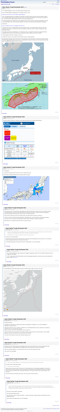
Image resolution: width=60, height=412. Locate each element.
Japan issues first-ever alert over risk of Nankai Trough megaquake (13, 14)
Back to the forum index (6, 4)
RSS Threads (54, 408)
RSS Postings (49, 408)
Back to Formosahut (4, 0)
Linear (53, 4)
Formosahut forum (7, 2)
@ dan (12, 118)
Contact (58, 408)
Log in (58, 0)
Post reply (5, 113)
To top (44, 408)
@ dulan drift (15, 360)
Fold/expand (57, 4)
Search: (44, 2)
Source (16, 257)
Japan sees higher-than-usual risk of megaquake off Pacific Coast (13, 25)
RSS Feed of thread (56, 405)
